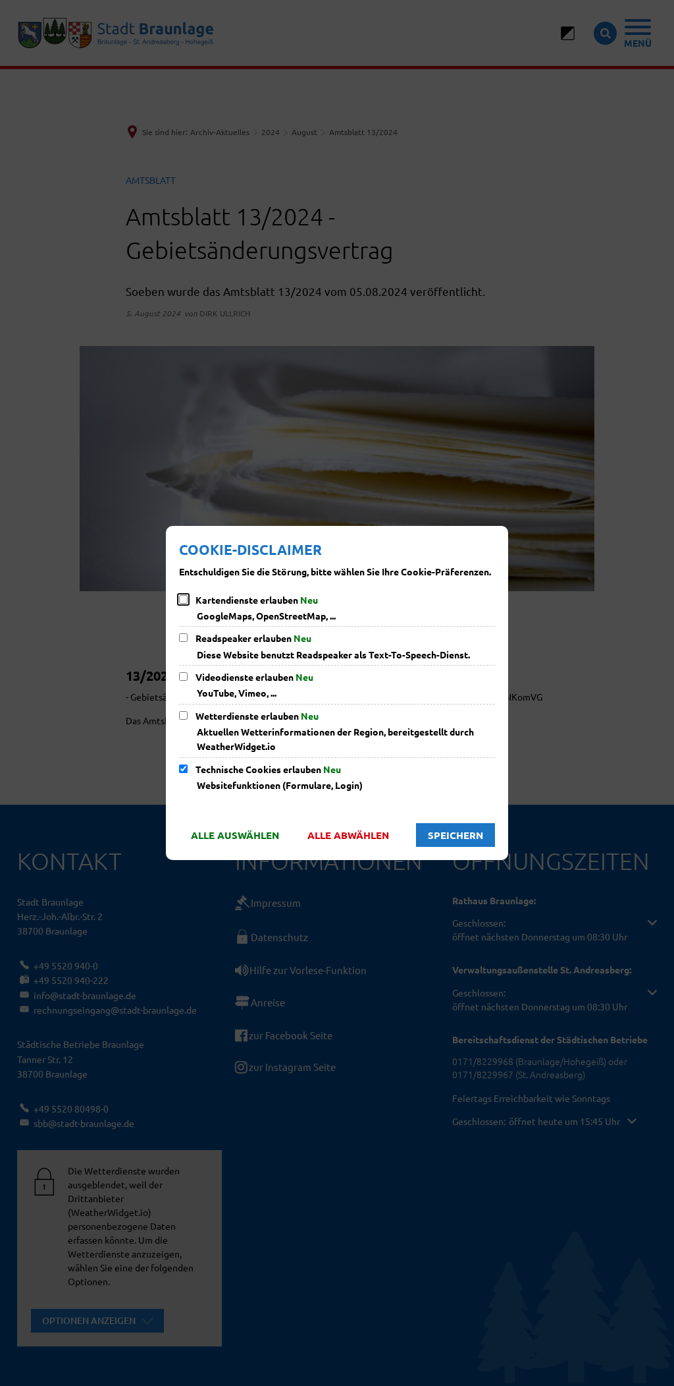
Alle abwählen (348, 835)
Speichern (455, 835)
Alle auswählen (235, 835)
